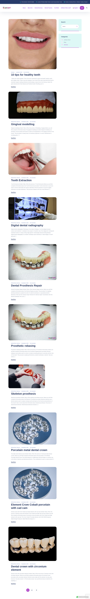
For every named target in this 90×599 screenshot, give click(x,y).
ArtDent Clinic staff (66, 7)
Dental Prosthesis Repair (26, 285)
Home (24, 7)
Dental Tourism (48, 7)
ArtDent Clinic (13, 121)
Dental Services (39, 7)
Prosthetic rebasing (23, 345)
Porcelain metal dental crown (29, 450)
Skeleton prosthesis (23, 393)
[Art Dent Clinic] (7, 8)
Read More (13, 86)
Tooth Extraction (21, 180)
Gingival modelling (22, 124)
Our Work (56, 7)
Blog (64, 42)
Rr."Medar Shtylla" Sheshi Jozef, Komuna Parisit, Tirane (51, 1)
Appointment (82, 8)
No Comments (26, 72)
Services (12, 72)
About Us (30, 7)
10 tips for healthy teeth (25, 74)
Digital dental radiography (27, 225)
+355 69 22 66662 (30, 1)
